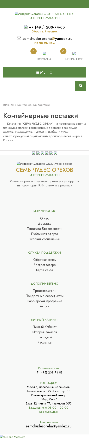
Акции (44, 306)
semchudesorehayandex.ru (47, 38)
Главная (8, 105)
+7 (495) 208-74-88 (47, 27)
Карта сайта (44, 270)
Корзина (44, 59)
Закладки (44, 337)
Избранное (74, 59)
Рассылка (44, 342)
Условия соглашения (44, 239)
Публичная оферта (44, 234)
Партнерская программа (44, 301)
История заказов (44, 332)
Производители (44, 291)
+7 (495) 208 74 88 (49, 372)
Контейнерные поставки (33, 105)
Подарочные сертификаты (44, 296)
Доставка (44, 224)
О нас (44, 218)
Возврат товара (45, 265)
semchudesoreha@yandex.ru (48, 426)
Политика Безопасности (44, 229)
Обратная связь (44, 260)
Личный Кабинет (45, 327)
